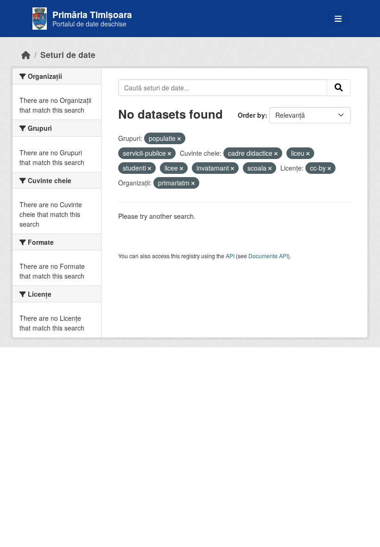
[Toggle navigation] (338, 18)
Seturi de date (67, 54)
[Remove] (179, 138)
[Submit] (339, 87)
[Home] (26, 54)
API (230, 256)
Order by (251, 115)
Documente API (268, 256)
